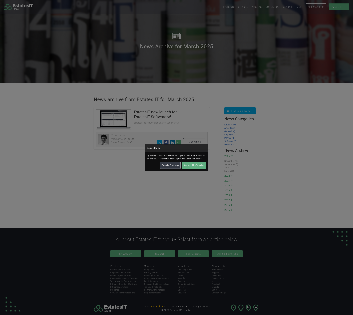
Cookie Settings (170, 165)
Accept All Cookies (194, 165)
